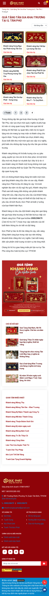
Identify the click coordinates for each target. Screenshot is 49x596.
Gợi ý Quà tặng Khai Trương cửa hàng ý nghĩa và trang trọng (31, 366)
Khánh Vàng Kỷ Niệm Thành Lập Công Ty (22, 412)
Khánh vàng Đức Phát (17, 3)
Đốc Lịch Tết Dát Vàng (15, 455)
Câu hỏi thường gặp (36, 524)
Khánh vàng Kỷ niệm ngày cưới (18, 426)
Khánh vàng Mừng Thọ (15, 403)
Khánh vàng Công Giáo (15, 440)
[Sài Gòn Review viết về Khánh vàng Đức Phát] (17, 570)
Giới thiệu (7, 516)
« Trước (7, 113)
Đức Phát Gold (9, 524)
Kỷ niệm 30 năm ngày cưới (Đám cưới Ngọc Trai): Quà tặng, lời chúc (30, 378)
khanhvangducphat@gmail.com (17, 508)
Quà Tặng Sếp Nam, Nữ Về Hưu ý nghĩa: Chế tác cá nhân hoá (31, 330)
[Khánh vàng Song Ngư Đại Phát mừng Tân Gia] (13, 37)
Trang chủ (5, 9)
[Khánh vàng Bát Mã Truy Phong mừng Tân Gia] (12, 61)
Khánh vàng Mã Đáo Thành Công (19, 417)
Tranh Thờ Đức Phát (12, 527)
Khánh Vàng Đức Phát (13, 481)
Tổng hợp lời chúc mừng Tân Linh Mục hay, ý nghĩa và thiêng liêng (31, 354)
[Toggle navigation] (4, 3)
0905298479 (9, 503)
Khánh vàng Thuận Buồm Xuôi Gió (20, 421)
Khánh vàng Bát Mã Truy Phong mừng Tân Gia (12, 73)
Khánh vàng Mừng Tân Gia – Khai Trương (22, 407)
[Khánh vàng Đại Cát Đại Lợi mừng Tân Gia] (36, 37)
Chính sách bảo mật (11, 537)
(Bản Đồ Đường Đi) (9, 499)
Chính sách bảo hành (12, 541)
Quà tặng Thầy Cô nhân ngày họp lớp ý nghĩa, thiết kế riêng (31, 342)
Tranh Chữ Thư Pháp (14, 450)
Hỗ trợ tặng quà (34, 516)
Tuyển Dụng (8, 520)
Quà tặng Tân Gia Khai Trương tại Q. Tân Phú (26, 9)
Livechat (44, 589)
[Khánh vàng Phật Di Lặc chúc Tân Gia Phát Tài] (36, 61)
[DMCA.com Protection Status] (18, 580)
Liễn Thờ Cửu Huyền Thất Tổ (17, 445)
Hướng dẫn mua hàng (36, 520)
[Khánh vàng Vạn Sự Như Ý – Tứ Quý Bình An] (36, 89)
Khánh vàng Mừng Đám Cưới (17, 431)
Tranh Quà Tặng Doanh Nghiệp (18, 459)
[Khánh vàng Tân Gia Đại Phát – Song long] (13, 88)
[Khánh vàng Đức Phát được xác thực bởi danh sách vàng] (7, 570)
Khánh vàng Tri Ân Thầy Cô (17, 436)
